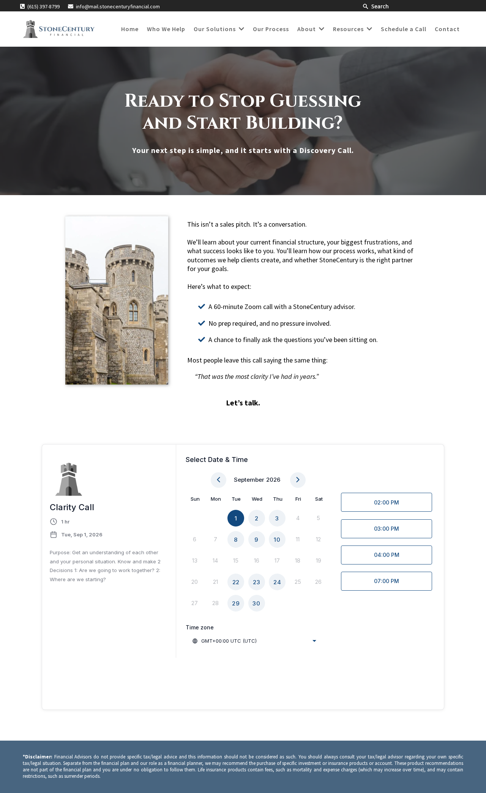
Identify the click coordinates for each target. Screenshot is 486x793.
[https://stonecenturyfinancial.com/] (58, 29)
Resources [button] (349, 29)
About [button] (307, 29)
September (249, 479)
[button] (241, 29)
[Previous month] (218, 480)
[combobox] (254, 640)
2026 (273, 479)
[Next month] (298, 480)
